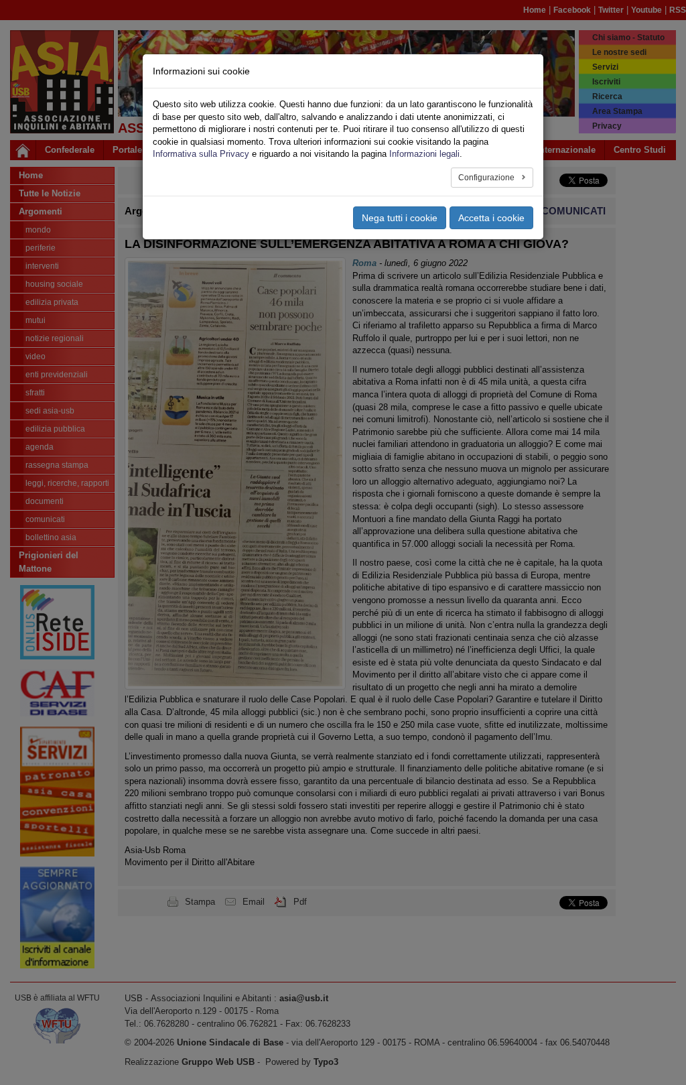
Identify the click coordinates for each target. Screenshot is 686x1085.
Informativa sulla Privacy (201, 154)
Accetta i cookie (491, 217)
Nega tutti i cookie (399, 217)
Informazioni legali (424, 154)
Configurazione (487, 177)
